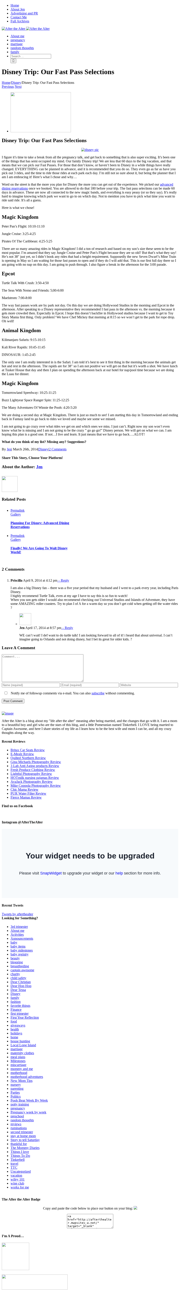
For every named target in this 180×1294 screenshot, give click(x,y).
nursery (16, 1084)
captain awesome (22, 970)
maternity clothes (22, 1053)
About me (17, 930)
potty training (20, 1104)
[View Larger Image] (41, 131)
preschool (17, 1116)
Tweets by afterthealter (17, 914)
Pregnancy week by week (28, 1112)
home (14, 1037)
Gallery (16, 514)
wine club (17, 1183)
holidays (16, 1033)
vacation (16, 1175)
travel (14, 1163)
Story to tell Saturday (25, 1140)
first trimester (20, 1013)
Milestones (18, 1061)
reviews (16, 1124)
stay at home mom (23, 1136)
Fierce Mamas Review (26, 797)
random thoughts (22, 1120)
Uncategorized (21, 1171)
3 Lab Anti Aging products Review (35, 766)
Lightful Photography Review (31, 774)
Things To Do (20, 1156)
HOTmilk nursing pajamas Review (35, 778)
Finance (16, 1009)
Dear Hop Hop (21, 986)
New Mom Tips (21, 1081)
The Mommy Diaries (25, 1148)
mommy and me (22, 1069)
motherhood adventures (27, 1077)
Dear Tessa (18, 990)
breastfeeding (20, 966)
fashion (16, 1002)
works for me (20, 1187)
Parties (15, 1092)
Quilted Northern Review (28, 758)
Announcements (22, 938)
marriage (17, 1049)
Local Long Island (23, 1045)
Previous (8, 86)
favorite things (20, 1005)
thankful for (19, 1144)
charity (15, 974)
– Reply (63, 580)
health (15, 1029)
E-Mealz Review (22, 754)
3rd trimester (19, 926)
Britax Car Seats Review (28, 750)
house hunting (20, 1041)
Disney (43, 449)
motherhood (19, 1073)
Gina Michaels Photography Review (36, 762)
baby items (18, 946)
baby (14, 942)
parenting (17, 1088)
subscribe (98, 693)
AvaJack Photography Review (32, 781)
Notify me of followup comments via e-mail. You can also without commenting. (72, 693)
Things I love (20, 1152)
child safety (18, 978)
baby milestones (22, 950)
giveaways (18, 1025)
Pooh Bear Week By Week (29, 1100)
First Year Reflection (25, 1017)
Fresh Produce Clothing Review (33, 770)
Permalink (18, 510)
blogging (17, 962)
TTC (14, 1167)
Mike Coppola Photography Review (36, 785)
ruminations (19, 1128)
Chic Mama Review (24, 789)
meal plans (18, 1057)
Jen (9, 449)
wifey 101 (18, 1179)
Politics (16, 1096)
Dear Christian (21, 982)
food (14, 1021)
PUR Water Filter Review (28, 793)
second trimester (22, 1132)
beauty (15, 958)
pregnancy (18, 1108)
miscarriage (18, 1065)
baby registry (20, 954)
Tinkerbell (18, 1159)
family (15, 998)
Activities (17, 934)
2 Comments (58, 449)
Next (18, 86)
